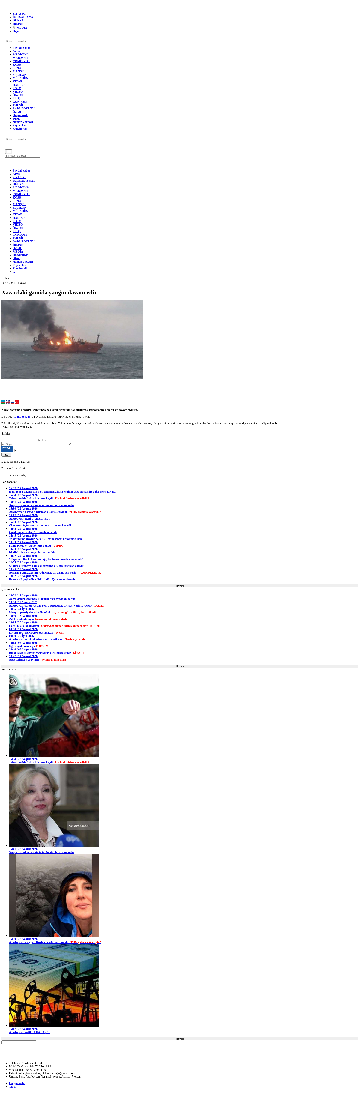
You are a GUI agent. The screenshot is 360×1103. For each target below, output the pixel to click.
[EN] (8, 403)
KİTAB (17, 81)
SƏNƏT (18, 68)
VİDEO (18, 91)
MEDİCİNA (21, 54)
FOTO (17, 88)
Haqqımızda (20, 115)
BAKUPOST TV (23, 108)
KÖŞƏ (17, 64)
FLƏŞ (17, 98)
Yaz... (6, 454)
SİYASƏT (19, 13)
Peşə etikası (20, 125)
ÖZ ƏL (17, 111)
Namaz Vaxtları (23, 122)
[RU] (12, 403)
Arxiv (16, 51)
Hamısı (180, 585)
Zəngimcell (20, 128)
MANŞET (19, 71)
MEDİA (21, 27)
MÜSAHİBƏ (21, 78)
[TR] (17, 403)
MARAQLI (20, 57)
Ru (7, 278)
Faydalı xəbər (21, 47)
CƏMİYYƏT (21, 61)
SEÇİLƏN (19, 74)
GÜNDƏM (20, 101)
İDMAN (18, 23)
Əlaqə (16, 118)
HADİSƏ (19, 84)
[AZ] (3, 403)
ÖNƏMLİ (19, 95)
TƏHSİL (18, 105)
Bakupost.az (22, 416)
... (14, 271)
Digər (16, 31)
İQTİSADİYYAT (24, 17)
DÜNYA (18, 20)
